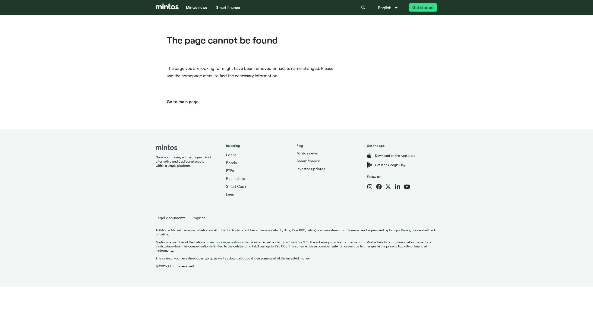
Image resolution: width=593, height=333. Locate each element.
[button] (363, 7)
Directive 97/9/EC (294, 242)
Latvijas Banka (399, 230)
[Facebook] (379, 186)
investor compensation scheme (230, 242)
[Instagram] (369, 186)
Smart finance (228, 7)
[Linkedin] (397, 186)
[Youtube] (407, 186)
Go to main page (183, 101)
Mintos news (196, 7)
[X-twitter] (388, 186)
